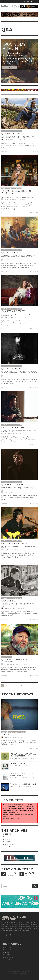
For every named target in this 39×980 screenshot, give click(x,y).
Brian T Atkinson (10, 664)
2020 (7, 836)
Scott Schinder (9, 317)
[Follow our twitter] (3, 874)
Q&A (21, 131)
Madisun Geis (8, 199)
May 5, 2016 (17, 492)
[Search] (3, 1)
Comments (34, 387)
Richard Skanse (9, 139)
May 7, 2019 (25, 765)
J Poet (6, 549)
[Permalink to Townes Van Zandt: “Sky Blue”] (5, 787)
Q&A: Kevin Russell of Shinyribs (14, 660)
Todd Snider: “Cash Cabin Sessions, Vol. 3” (21, 774)
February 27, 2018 (19, 199)
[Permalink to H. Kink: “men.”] (19, 717)
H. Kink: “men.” (9, 735)
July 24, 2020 (19, 737)
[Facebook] (24, 1)
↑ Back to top (19, 977)
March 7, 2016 (19, 608)
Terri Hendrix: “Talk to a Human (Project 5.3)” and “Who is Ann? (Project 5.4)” (23, 754)
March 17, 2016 (13, 549)
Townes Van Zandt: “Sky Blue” (23, 784)
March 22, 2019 (29, 777)
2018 (7, 842)
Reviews (23, 732)
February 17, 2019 (21, 139)
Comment (35, 151)
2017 (7, 844)
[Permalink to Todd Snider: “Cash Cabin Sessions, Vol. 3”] (5, 777)
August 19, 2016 (20, 376)
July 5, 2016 (18, 433)
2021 (7, 834)
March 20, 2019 (26, 786)
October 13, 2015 (21, 664)
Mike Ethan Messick (10, 260)
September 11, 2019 (28, 758)
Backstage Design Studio (19, 973)
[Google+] (28, 1)
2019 (7, 839)
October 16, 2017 (23, 260)
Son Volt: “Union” (18, 763)
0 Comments (34, 212)
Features (15, 131)
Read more (4, 151)
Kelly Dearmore (9, 376)
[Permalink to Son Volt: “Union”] (5, 766)
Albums (4, 732)
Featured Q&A (6, 131)
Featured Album (13, 732)
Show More (9, 847)
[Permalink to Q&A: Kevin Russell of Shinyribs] (19, 641)
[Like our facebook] (22, 874)
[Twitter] (31, 1)
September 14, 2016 (21, 317)
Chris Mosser (8, 492)
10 (17, 685)
